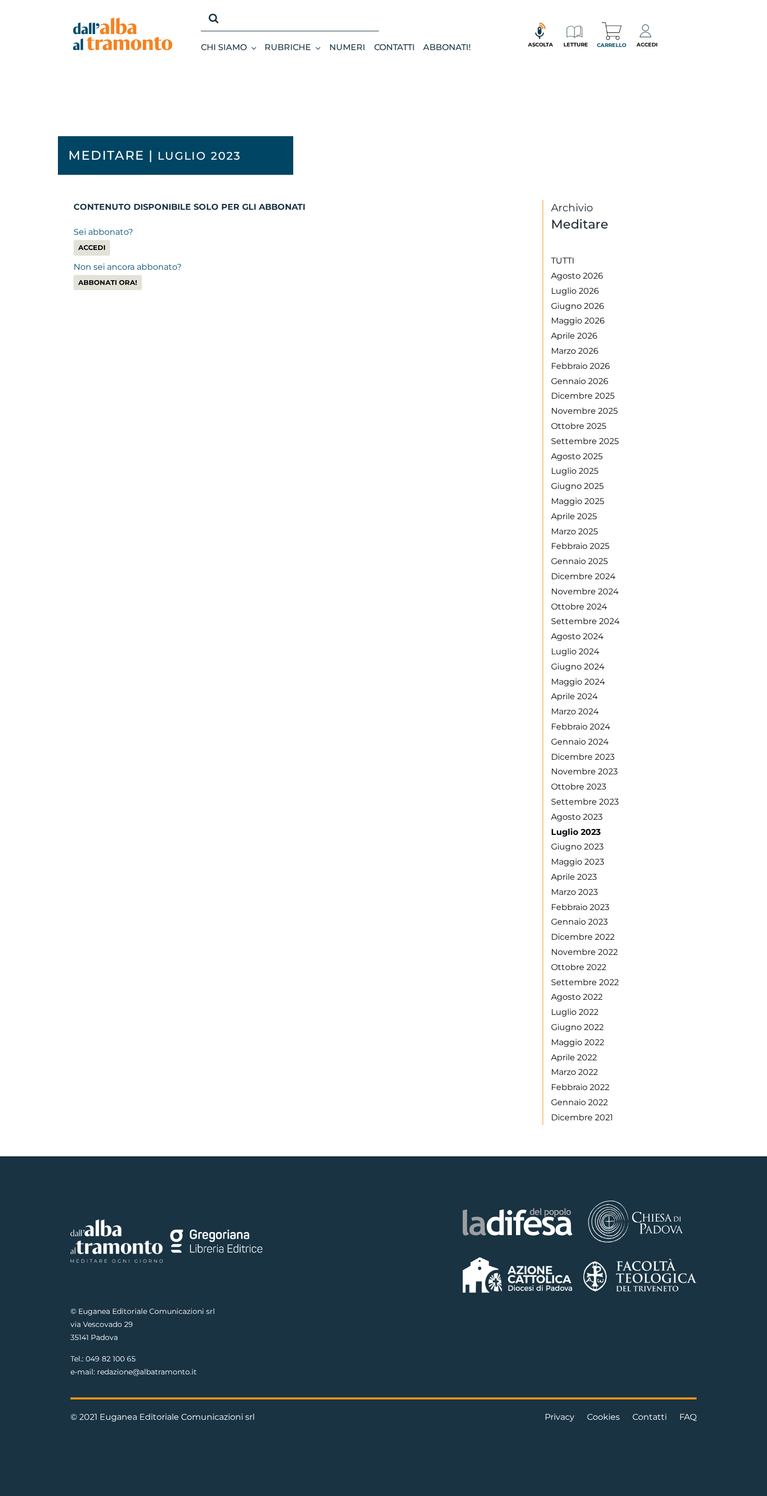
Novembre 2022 (584, 952)
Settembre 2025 (585, 441)
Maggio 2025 (577, 501)
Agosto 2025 (577, 456)
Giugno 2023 (577, 847)
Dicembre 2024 (583, 576)
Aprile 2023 (574, 877)
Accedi (91, 248)
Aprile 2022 (574, 1057)
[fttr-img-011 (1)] (640, 1262)
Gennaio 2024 (580, 742)
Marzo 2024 (575, 711)
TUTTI (562, 261)
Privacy (559, 1417)
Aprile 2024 (574, 696)
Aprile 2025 (574, 516)
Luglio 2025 (574, 471)
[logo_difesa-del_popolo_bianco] (517, 1210)
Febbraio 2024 (580, 727)
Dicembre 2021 (582, 1117)
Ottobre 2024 (579, 607)
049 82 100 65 (111, 1358)
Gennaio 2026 (579, 381)
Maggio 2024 (578, 682)
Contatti (649, 1417)
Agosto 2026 (577, 276)
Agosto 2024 (577, 636)
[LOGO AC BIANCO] (517, 1259)
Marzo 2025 (574, 531)
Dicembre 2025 (583, 396)
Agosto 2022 (577, 997)
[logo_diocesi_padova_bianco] (635, 1202)
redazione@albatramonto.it (147, 1372)
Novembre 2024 (585, 591)
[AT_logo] (122, 22)
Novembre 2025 (584, 411)
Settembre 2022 (585, 982)
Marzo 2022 (574, 1072)
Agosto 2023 (577, 817)
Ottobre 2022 (578, 967)
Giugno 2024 (578, 667)
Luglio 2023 (576, 832)
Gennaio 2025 (579, 561)
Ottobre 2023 (578, 787)
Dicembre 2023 (583, 757)
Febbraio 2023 (580, 907)
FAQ (688, 1417)
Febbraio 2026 (580, 366)
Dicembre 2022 (583, 937)
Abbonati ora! (107, 282)
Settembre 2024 (585, 621)
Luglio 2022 (574, 1012)
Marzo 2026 (574, 351)
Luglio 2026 (575, 291)
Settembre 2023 (585, 802)
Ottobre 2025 (578, 426)
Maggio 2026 (578, 321)
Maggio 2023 (577, 862)
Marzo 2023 (574, 892)
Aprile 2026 (574, 336)
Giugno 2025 (577, 486)
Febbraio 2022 (580, 1087)
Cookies (603, 1417)
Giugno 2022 (577, 1027)
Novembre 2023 (584, 771)
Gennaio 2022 (579, 1102)
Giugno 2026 (577, 306)
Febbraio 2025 (580, 546)
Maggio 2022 (577, 1042)
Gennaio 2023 (579, 922)
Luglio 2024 (575, 651)
